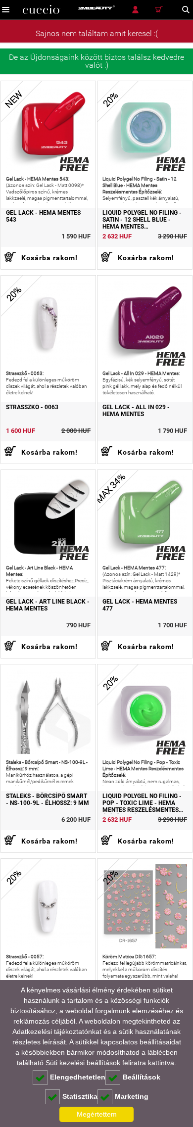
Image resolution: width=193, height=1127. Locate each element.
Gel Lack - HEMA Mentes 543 (43, 216)
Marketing (131, 1096)
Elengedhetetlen (77, 1077)
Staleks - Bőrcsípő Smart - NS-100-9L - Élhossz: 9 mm (47, 799)
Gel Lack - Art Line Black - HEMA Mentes (48, 605)
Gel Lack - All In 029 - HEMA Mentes (136, 411)
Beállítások (141, 1077)
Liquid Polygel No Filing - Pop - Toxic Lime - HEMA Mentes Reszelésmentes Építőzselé (142, 803)
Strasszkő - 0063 (32, 407)
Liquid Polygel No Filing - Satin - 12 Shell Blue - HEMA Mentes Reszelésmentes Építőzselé (142, 219)
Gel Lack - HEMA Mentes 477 (139, 605)
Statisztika (79, 1096)
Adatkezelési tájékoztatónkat (56, 1031)
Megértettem (97, 1114)
